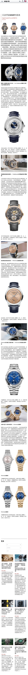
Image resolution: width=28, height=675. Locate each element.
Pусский (11, 18)
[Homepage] (6, 1)
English (4, 18)
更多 (2, 541)
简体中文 (15, 18)
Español (7, 18)
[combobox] (14, 544)
